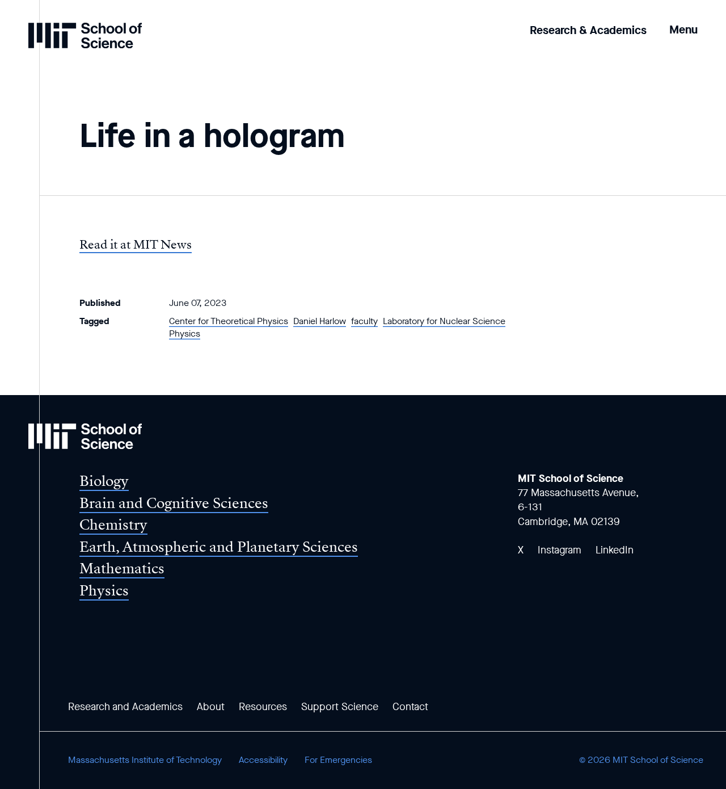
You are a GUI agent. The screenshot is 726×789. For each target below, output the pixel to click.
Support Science (339, 707)
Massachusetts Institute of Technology (145, 760)
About (211, 707)
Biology (104, 481)
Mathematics (121, 568)
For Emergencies (338, 760)
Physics (184, 333)
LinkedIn (615, 550)
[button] (683, 22)
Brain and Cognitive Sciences (173, 503)
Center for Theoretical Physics (228, 321)
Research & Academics (588, 30)
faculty (364, 321)
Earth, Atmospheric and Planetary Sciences (218, 547)
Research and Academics (125, 707)
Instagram (559, 550)
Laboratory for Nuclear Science (444, 321)
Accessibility (263, 760)
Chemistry (113, 525)
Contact (410, 707)
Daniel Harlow (319, 321)
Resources (263, 707)
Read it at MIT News (135, 244)
